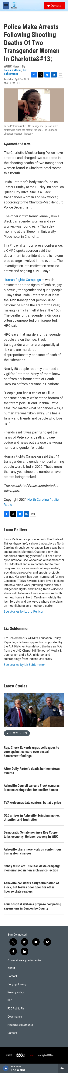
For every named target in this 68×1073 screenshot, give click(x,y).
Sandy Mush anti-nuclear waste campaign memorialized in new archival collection (32, 868)
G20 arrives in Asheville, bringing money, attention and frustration (32, 817)
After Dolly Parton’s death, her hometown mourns (32, 771)
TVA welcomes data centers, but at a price (32, 803)
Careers (12, 1033)
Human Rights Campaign (22, 280)
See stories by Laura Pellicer (24, 611)
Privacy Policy (16, 992)
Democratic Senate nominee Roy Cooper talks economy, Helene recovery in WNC (31, 834)
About (11, 968)
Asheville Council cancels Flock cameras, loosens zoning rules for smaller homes (32, 788)
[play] (5, 1068)
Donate (56, 5)
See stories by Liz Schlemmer (24, 665)
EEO (10, 1000)
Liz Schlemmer (15, 72)
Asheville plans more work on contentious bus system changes (32, 851)
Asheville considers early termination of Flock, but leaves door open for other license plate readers (31, 887)
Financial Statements (20, 1024)
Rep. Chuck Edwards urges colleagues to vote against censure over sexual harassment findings (31, 752)
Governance (15, 1016)
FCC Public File (16, 1008)
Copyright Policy (17, 984)
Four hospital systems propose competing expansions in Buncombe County (32, 906)
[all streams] (63, 1068)
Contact (12, 976)
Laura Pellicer (12, 70)
